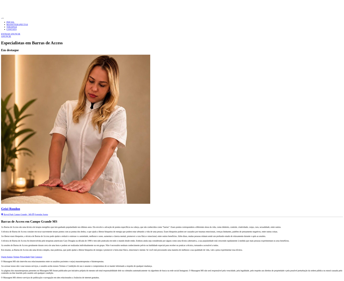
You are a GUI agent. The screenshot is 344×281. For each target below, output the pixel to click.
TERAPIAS (11, 27)
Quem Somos (7, 257)
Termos (16, 257)
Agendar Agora (41, 214)
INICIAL (10, 22)
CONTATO (11, 29)
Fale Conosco (36, 257)
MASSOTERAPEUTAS (17, 24)
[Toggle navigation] (3, 18)
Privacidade (25, 257)
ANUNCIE (15, 34)
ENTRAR (5, 34)
